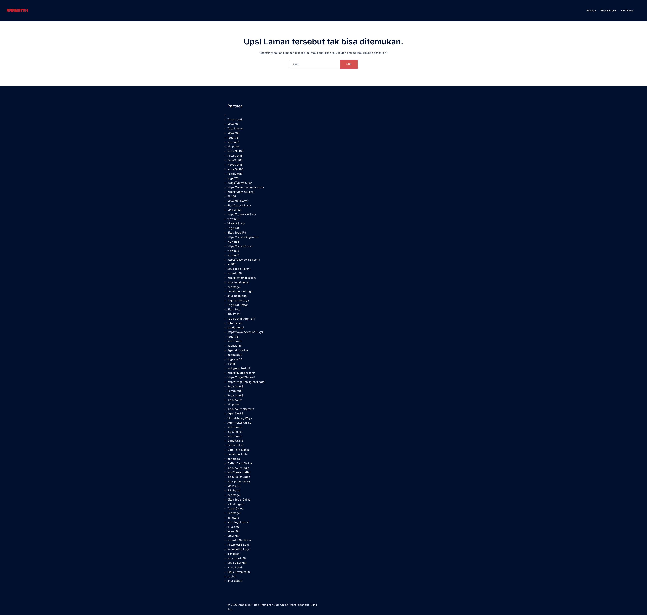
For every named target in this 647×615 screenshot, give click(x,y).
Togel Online (235, 508)
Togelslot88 (235, 119)
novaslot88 (234, 273)
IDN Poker (233, 314)
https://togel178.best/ (241, 377)
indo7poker (234, 341)
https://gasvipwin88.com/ (243, 259)
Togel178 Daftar (237, 305)
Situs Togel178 (236, 232)
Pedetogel (233, 513)
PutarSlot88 (235, 155)
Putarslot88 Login (238, 544)
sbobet (231, 576)
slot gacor (233, 553)
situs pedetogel (237, 295)
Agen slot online (237, 350)
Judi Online (627, 10)
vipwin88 (233, 142)
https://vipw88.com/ (240, 246)
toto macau (234, 323)
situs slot (233, 526)
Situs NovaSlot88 (238, 572)
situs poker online (238, 481)
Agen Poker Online (239, 422)
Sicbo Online (235, 445)
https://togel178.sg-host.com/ (246, 382)
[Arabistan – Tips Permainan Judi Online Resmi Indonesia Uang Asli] (17, 10)
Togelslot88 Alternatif (241, 318)
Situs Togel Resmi (238, 268)
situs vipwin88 (236, 558)
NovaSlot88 (235, 164)
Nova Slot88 (235, 151)
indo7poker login (238, 468)
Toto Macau (235, 128)
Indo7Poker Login (238, 476)
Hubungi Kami (608, 10)
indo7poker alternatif (240, 409)
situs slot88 (234, 581)
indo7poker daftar (239, 472)
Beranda (591, 10)
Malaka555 (234, 210)
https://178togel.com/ (241, 372)
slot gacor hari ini (238, 368)
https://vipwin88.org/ (240, 191)
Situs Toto (233, 309)
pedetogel (233, 287)
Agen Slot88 (235, 413)
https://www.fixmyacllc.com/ (245, 187)
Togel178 (233, 228)
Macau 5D (233, 486)
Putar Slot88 (235, 386)
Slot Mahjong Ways (239, 418)
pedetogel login (237, 454)
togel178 (232, 137)
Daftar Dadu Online (239, 463)
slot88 (231, 264)
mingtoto (233, 517)
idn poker (233, 146)
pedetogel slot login (240, 291)
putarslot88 (234, 354)
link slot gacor (236, 504)
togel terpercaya (238, 300)
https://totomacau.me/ (241, 277)
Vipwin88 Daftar (237, 201)
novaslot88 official (239, 540)
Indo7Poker (234, 427)
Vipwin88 (233, 124)
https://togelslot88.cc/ (241, 214)
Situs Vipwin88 (237, 562)
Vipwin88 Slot (236, 223)
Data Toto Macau (238, 449)
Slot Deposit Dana (239, 205)
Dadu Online (235, 440)
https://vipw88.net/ (239, 182)
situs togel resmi (238, 282)
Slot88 (231, 196)
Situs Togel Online (238, 499)
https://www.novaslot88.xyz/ (245, 332)
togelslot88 (234, 359)
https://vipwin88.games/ (242, 237)
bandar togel (235, 327)
